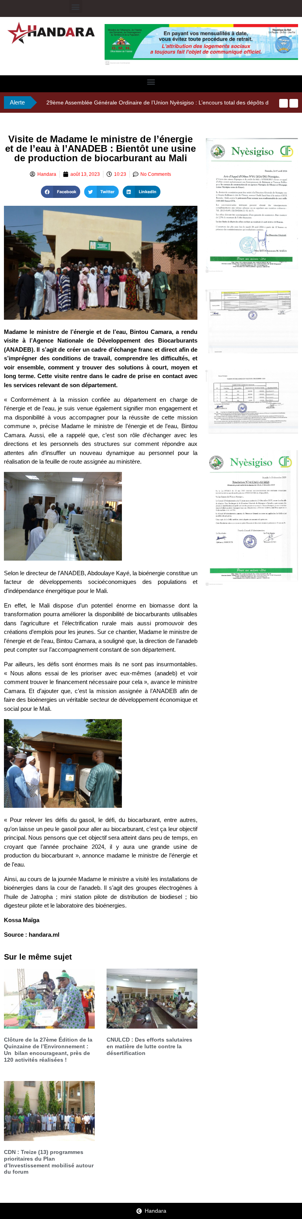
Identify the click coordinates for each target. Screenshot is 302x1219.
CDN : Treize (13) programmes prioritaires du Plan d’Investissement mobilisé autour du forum (49, 1162)
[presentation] (283, 103)
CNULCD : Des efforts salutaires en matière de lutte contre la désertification (149, 1046)
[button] (75, 6)
